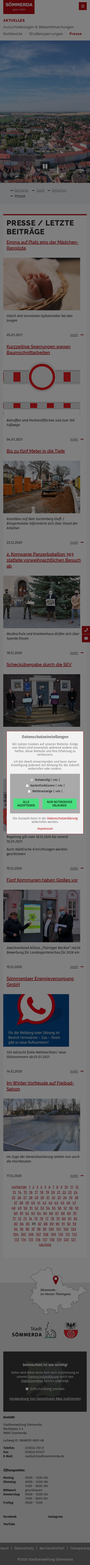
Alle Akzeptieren (26, 803)
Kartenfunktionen (42, 785)
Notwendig (42, 780)
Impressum (45, 829)
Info (55, 780)
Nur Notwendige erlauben (59, 803)
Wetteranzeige (42, 791)
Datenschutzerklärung (62, 818)
